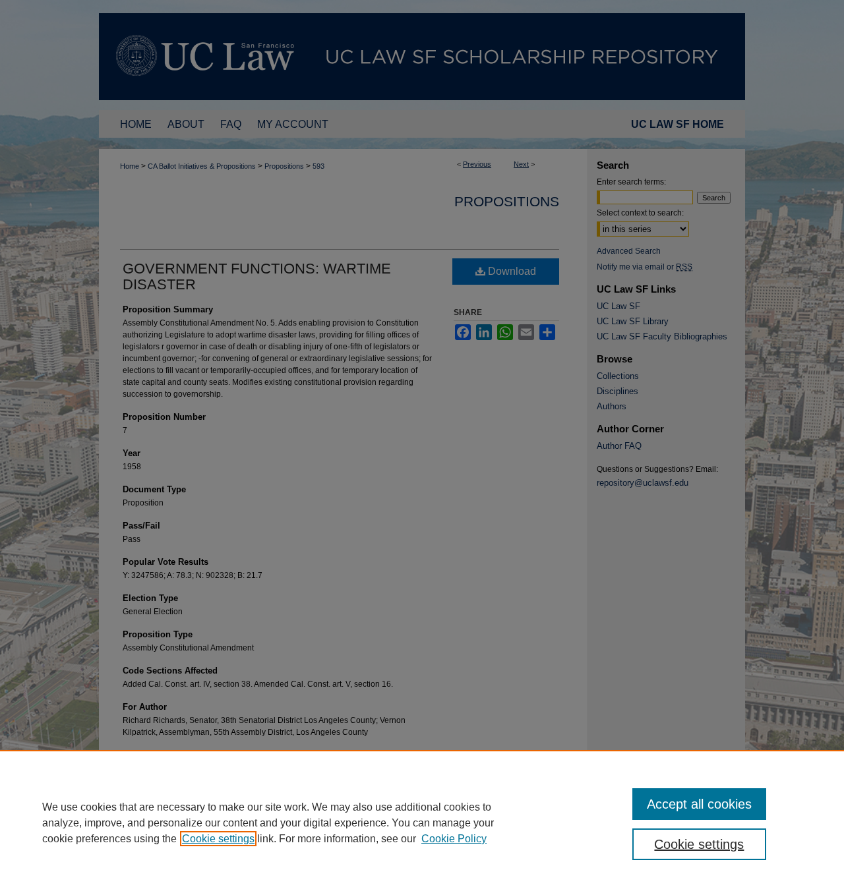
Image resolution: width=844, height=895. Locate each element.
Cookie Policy (454, 838)
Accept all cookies (699, 804)
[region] (422, 822)
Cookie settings (218, 838)
